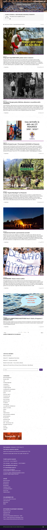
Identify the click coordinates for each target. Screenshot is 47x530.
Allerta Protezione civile (24, 9)
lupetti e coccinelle (7, 407)
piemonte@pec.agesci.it (10, 467)
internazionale (6, 404)
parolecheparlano (6, 416)
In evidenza (5, 402)
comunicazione (6, 386)
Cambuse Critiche (6, 487)
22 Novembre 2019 (40, 67)
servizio (4, 426)
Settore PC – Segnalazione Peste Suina (11, 358)
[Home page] (4, 5)
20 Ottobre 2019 (41, 112)
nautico (4, 409)
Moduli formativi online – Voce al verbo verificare (13, 362)
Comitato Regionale (7, 382)
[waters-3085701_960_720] (23, 304)
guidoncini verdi (6, 401)
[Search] (45, 1)
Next (42, 332)
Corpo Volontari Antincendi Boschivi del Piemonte (13, 519)
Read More (6, 67)
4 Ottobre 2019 (41, 153)
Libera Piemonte (6, 500)
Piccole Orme (6, 417)
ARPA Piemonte (6, 514)
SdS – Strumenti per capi (8, 422)
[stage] (23, 41)
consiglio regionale (7, 387)
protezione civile (6, 419)
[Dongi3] (23, 85)
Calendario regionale (34, 9)
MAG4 (4, 503)
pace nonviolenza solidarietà (9, 414)
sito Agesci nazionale (29, 10)
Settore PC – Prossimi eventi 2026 (10, 360)
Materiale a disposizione (19, 10)
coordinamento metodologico (9, 389)
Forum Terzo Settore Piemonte (9, 499)
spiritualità (5, 427)
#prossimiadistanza (7, 377)
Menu (5, 1)
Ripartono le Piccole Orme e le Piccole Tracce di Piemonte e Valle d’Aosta (18, 365)
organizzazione (6, 412)
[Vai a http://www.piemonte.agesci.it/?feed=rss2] (43, 526)
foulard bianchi (6, 397)
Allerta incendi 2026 (7, 355)
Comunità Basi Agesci (7, 488)
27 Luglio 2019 (41, 242)
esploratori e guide (7, 391)
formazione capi (6, 396)
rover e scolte (6, 421)
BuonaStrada (6, 485)
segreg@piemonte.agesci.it (11, 465)
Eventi (4, 392)
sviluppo (5, 429)
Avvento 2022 (6, 379)
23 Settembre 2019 (40, 202)
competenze (5, 384)
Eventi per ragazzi (6, 394)
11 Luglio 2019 (41, 326)
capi (4, 380)
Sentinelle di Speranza (7, 424)
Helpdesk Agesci (6, 492)
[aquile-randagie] (23, 174)
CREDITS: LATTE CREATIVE (44, 529)
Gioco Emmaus (6, 399)
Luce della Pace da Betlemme (9, 406)
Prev (5, 332)
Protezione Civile (6, 512)
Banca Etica (5, 502)
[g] (23, 218)
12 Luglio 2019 (41, 288)
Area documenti (11, 9)
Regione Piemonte (7, 510)
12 (28, 332)
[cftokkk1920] (23, 129)
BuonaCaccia (6, 483)
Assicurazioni (6, 482)
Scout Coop (5, 490)
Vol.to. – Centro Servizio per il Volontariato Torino (13, 517)
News (4, 411)
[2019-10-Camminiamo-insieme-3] (23, 261)
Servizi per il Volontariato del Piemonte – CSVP (12, 515)
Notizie (16, 9)
